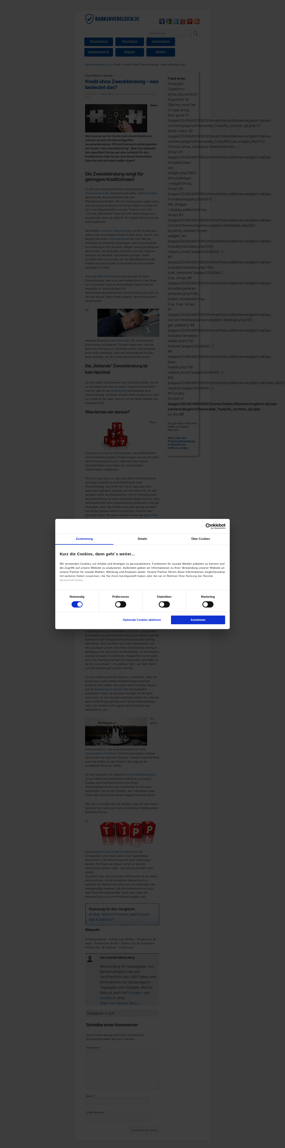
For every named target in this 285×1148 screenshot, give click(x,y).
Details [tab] (142, 538)
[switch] (120, 604)
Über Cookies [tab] (200, 538)
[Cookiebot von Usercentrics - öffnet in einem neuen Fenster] (208, 526)
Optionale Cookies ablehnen (142, 619)
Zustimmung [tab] (84, 538)
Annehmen (198, 619)
